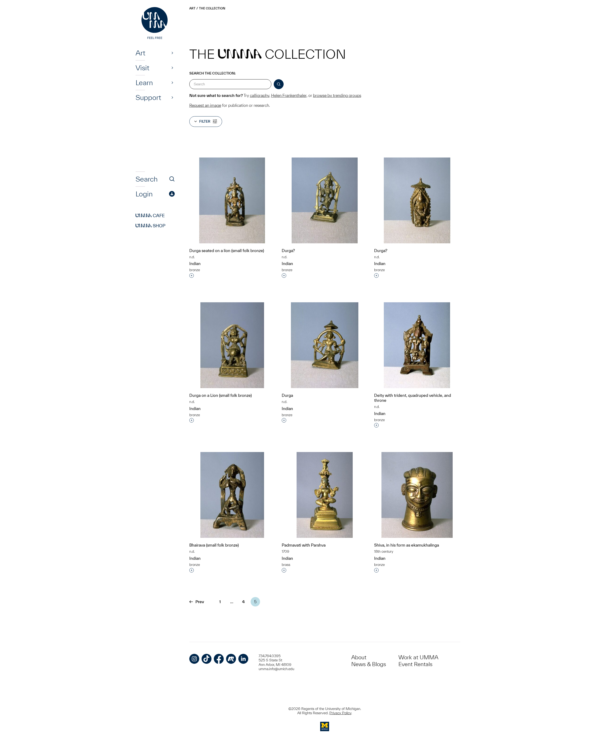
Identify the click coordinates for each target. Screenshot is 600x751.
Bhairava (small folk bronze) (214, 545)
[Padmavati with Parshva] (325, 495)
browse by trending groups (337, 95)
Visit (142, 68)
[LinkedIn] (243, 659)
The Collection (212, 8)
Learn (144, 83)
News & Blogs (368, 664)
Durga (287, 395)
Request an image (205, 105)
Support (148, 97)
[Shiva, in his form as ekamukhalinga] (417, 495)
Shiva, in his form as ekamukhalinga (406, 545)
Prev (199, 601)
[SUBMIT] (279, 84)
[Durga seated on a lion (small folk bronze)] (232, 200)
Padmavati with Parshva (304, 545)
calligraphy (259, 95)
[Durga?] (325, 200)
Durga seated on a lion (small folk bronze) (226, 250)
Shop (151, 225)
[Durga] (324, 345)
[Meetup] (231, 659)
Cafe (150, 215)
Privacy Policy (340, 713)
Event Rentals (415, 664)
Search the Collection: (212, 73)
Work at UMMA (418, 657)
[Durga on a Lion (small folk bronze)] (232, 345)
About (358, 657)
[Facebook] (219, 659)
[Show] (172, 52)
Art (140, 53)
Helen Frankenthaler (288, 95)
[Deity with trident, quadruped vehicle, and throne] (417, 345)
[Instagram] (194, 659)
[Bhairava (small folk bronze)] (232, 495)
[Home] (155, 23)
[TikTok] (206, 659)
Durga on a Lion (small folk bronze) (220, 395)
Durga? (288, 250)
